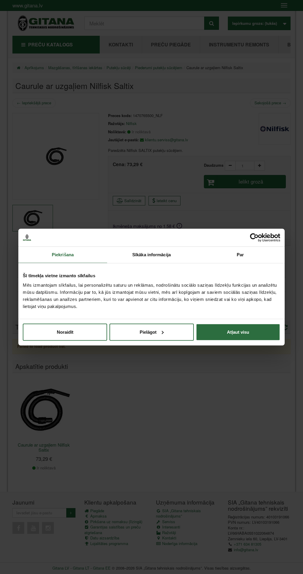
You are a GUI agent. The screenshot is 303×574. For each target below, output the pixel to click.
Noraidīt (65, 331)
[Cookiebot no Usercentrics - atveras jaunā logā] (254, 237)
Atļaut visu (238, 331)
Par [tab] (240, 254)
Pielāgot (148, 331)
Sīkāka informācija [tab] (151, 254)
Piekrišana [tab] (63, 254)
